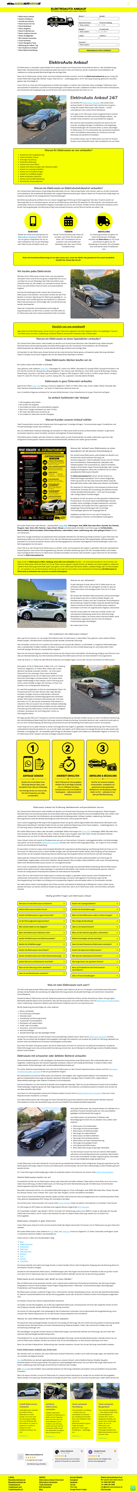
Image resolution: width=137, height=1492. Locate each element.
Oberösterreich (25, 1251)
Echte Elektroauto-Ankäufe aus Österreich (37, 1349)
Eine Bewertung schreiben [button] (36, 1464)
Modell (102, 16)
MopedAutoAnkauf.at (16, 1480)
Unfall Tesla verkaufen (104, 1172)
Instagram (74, 1480)
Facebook (73, 1482)
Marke (82, 16)
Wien (52, 1231)
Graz (34, 386)
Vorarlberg (24, 1261)
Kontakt (107, 1489)
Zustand (82, 42)
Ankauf (24, 1369)
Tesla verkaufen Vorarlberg (53, 1405)
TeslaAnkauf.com (15, 1487)
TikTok (72, 1484)
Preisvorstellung (105, 23)
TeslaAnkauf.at (14, 1484)
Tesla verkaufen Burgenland (79, 1405)
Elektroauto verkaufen (91, 103)
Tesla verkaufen (64, 1203)
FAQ (31, 660)
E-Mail (81, 36)
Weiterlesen (23, 1436)
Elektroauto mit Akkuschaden (108, 1001)
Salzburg (66, 1231)
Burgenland (24, 1247)
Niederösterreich (26, 1244)
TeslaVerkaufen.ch (15, 1489)
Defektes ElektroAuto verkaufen (25, 1407)
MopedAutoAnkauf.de (17, 1482)
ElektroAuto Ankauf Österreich (51, 1480)
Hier (19, 331)
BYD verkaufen (83, 1207)
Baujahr (82, 29)
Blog (41, 1489)
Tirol (21, 1256)
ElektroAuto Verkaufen (48, 1482)
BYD (46, 368)
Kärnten (23, 1259)
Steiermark (24, 1249)
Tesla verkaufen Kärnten (105, 1405)
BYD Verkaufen (45, 1487)
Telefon (102, 36)
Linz (38, 386)
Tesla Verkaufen (45, 1484)
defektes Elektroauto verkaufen (89, 1093)
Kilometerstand (85, 23)
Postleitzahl (103, 29)
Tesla (42, 368)
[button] (118, 1459)
